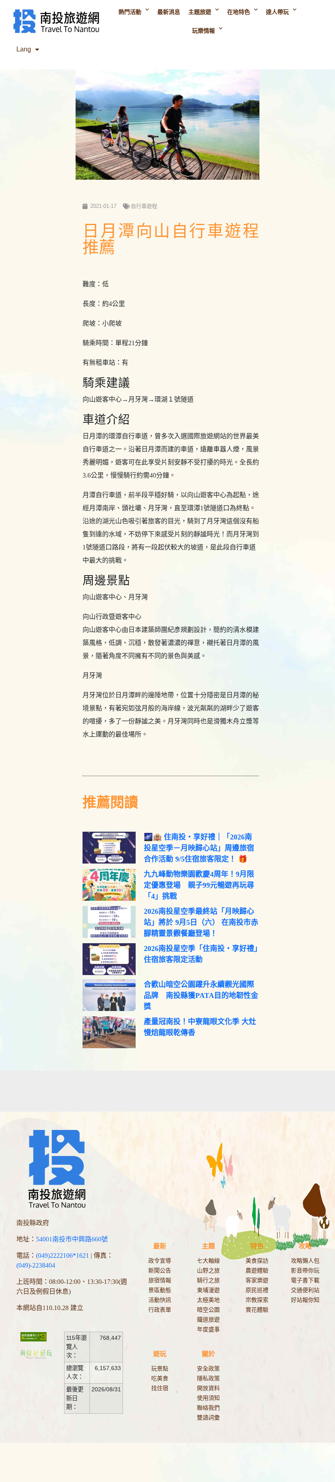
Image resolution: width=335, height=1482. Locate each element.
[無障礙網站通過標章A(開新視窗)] (38, 1336)
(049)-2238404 (35, 1265)
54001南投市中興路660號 (72, 1239)
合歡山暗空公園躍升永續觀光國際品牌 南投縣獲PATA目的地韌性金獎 (201, 995)
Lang (23, 49)
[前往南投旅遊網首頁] (56, 21)
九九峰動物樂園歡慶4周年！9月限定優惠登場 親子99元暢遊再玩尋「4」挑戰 (199, 885)
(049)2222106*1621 (62, 1255)
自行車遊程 (144, 206)
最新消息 (168, 12)
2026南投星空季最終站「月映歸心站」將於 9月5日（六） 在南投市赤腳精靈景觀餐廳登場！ (201, 922)
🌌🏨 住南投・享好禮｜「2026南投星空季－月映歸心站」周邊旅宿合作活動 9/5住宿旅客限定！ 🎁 (199, 848)
